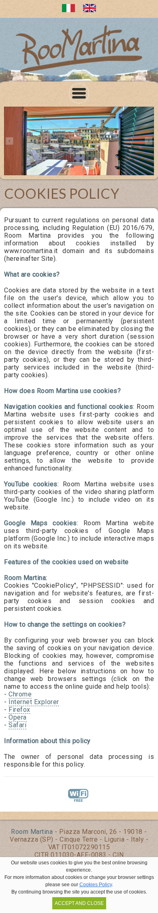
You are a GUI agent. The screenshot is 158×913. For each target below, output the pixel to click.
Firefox (19, 709)
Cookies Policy (95, 884)
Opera (18, 717)
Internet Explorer (34, 702)
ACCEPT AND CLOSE (79, 903)
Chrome (20, 694)
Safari (17, 725)
